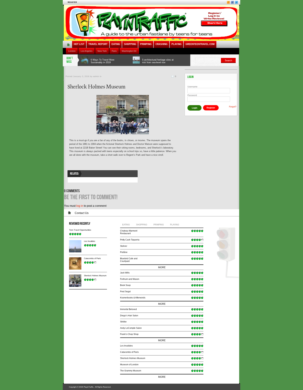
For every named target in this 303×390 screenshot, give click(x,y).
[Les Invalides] (75, 246)
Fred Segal (125, 291)
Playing (176, 44)
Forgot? (232, 106)
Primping (146, 44)
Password (192, 95)
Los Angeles (86, 51)
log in (79, 205)
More (162, 267)
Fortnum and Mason (129, 279)
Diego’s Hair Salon (129, 315)
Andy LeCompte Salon (131, 328)
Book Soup (125, 285)
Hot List (79, 44)
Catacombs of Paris (92, 258)
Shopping (130, 44)
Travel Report (97, 44)
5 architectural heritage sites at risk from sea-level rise (158, 61)
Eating (116, 44)
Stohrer (123, 246)
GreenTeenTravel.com (200, 44)
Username (192, 86)
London (72, 51)
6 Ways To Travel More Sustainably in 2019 (102, 61)
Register (72, 2)
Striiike (123, 321)
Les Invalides (89, 241)
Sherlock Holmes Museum (95, 276)
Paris (114, 51)
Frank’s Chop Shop (129, 334)
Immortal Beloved (128, 309)
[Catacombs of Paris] (75, 263)
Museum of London (129, 364)
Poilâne (123, 252)
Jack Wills (125, 273)
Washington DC (129, 51)
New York (102, 51)
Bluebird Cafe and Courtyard (128, 260)
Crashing (161, 44)
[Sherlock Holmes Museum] (75, 281)
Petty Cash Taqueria (129, 240)
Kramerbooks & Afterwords (132, 297)
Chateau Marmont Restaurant (128, 232)
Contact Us (82, 212)
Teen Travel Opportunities (80, 230)
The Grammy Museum (130, 370)
